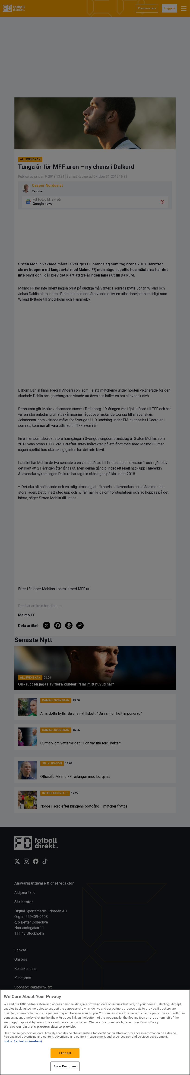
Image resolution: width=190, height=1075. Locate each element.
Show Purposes (65, 1066)
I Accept (65, 1053)
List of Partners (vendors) (23, 1041)
